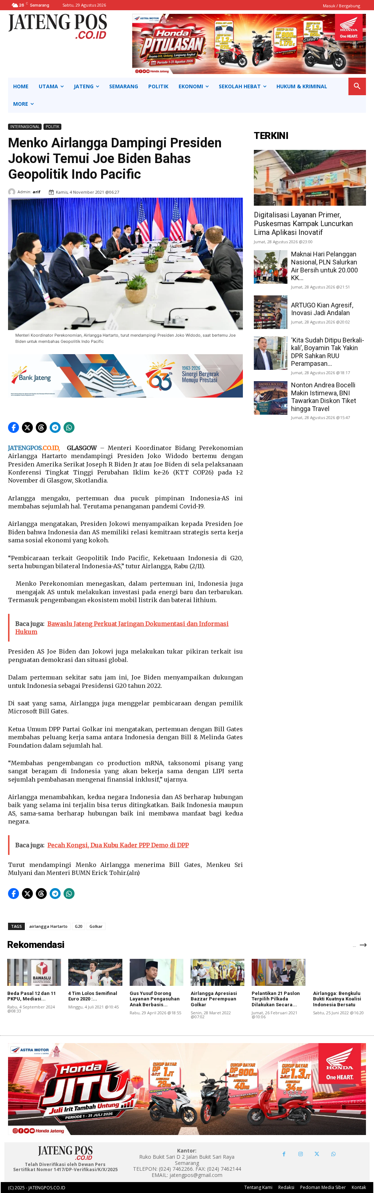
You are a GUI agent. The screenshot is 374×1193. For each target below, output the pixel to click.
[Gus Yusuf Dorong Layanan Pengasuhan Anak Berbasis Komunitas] (156, 972)
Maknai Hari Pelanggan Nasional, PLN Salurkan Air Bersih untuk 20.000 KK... (324, 266)
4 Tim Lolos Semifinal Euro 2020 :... (92, 996)
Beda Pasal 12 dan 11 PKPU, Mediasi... (31, 996)
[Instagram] (300, 1154)
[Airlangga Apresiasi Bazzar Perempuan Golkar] (217, 972)
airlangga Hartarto (48, 926)
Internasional (24, 126)
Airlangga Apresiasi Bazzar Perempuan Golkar (214, 999)
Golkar (96, 926)
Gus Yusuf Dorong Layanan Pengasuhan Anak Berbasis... (155, 999)
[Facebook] (284, 1154)
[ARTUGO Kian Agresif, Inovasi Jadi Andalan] (270, 312)
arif (37, 191)
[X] (316, 1154)
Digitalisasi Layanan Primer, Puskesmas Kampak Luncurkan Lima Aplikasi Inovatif (303, 223)
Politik (52, 126)
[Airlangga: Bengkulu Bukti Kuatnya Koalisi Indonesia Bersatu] (340, 972)
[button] (357, 86)
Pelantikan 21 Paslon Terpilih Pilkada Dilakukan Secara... (276, 999)
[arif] (13, 191)
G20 (78, 926)
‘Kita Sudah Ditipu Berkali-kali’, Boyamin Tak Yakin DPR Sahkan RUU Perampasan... (327, 352)
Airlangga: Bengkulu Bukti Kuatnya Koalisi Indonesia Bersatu (337, 999)
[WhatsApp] (333, 1154)
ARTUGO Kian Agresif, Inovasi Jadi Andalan (322, 309)
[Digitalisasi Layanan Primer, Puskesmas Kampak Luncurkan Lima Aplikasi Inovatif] (310, 178)
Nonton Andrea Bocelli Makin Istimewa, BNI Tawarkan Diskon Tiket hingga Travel (323, 396)
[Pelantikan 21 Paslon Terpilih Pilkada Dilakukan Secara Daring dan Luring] (278, 972)
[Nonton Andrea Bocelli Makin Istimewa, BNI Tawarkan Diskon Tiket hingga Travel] (270, 398)
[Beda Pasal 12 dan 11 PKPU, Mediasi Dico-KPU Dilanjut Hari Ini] (34, 972)
